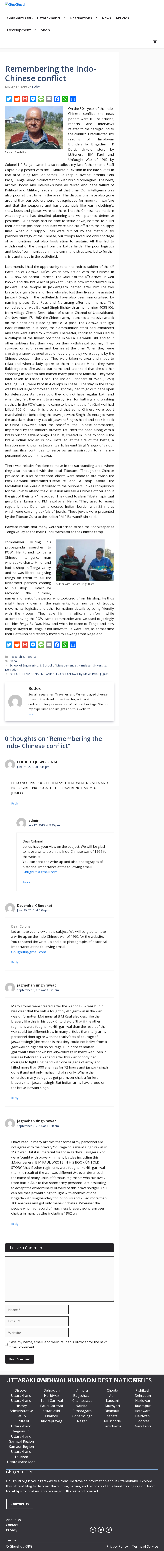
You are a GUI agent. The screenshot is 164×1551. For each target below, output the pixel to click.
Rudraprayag (51, 1421)
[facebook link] (109, 1530)
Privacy (11, 1530)
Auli (112, 1395)
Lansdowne (112, 1426)
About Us (13, 1519)
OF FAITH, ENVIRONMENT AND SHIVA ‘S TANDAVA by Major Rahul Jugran (59, 674)
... (30, 713)
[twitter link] (101, 1530)
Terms (11, 1540)
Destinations (81, 18)
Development (19, 30)
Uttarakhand (48, 18)
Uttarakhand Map (21, 1461)
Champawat (82, 1400)
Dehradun (52, 1390)
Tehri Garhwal (51, 1400)
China (13, 661)
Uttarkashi (51, 1410)
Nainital (82, 1405)
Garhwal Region (21, 1441)
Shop (45, 30)
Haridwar (51, 1395)
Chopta (112, 1390)
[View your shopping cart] (155, 42)
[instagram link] (93, 1530)
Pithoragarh (82, 1410)
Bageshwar (82, 1395)
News (106, 18)
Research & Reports (23, 656)
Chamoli (51, 1416)
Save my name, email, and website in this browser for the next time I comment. (58, 1344)
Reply (14, 803)
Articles (122, 18)
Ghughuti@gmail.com (40, 872)
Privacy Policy (117, 1546)
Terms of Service (145, 1546)
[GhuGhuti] (23, 6)
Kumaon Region (21, 1446)
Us (20, 1504)
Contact (12, 1524)
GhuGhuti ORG (20, 18)
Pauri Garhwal (51, 1405)
